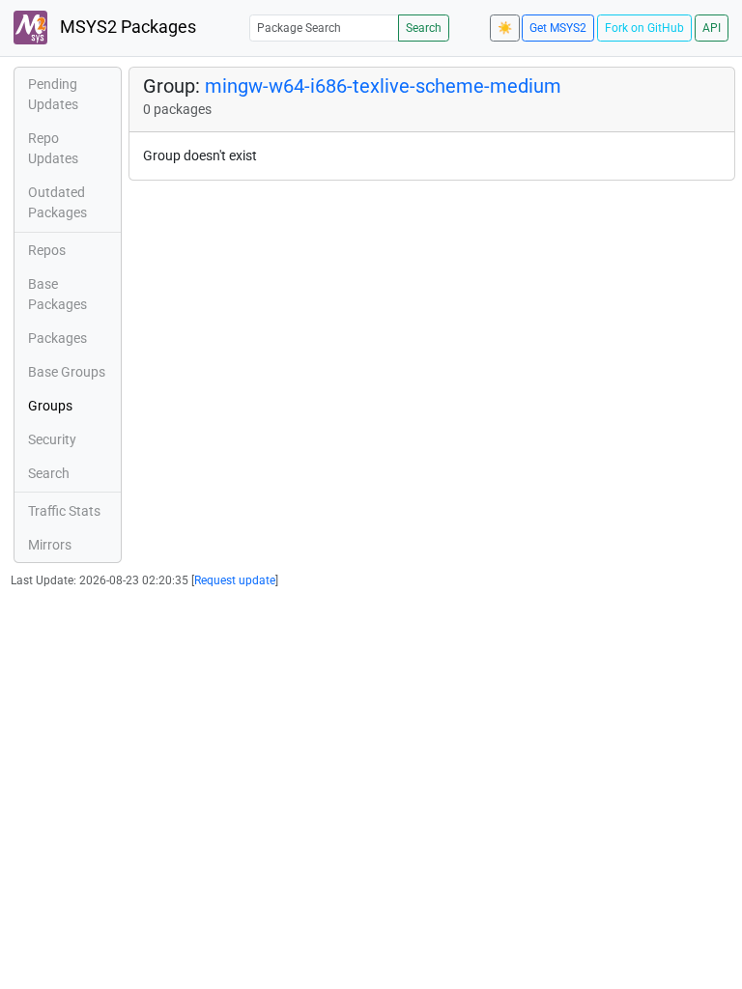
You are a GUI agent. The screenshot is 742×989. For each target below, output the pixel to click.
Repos (47, 250)
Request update (234, 580)
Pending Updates (53, 94)
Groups (50, 405)
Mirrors (49, 544)
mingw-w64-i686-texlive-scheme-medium (383, 86)
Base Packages (57, 294)
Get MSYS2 (557, 28)
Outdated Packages (57, 202)
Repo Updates (53, 148)
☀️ (505, 28)
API (711, 28)
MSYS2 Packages (126, 27)
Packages (57, 338)
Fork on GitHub (644, 28)
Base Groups (66, 372)
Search (424, 28)
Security (52, 439)
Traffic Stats (64, 511)
